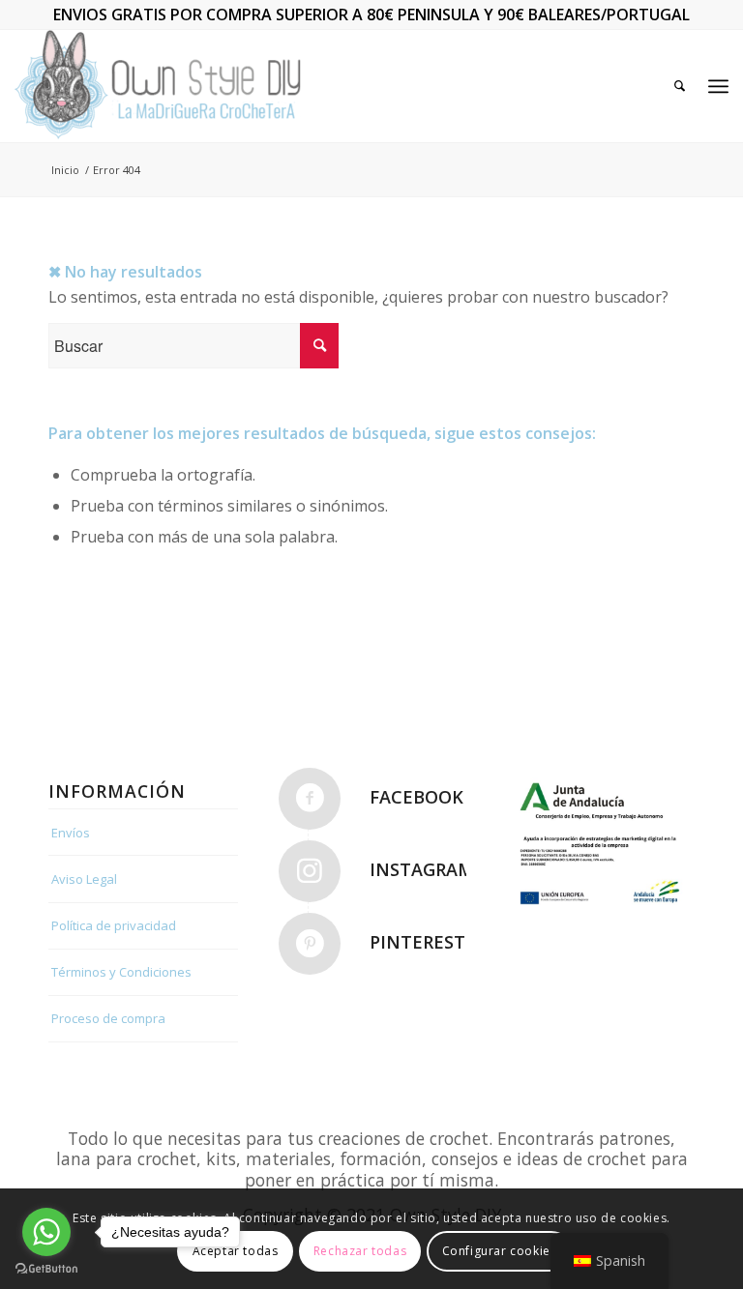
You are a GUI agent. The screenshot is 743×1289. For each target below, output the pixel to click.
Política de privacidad (113, 925)
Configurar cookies (499, 1251)
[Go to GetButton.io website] (46, 1269)
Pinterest (417, 941)
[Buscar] (680, 86)
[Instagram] (310, 871)
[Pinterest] (310, 944)
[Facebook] (310, 799)
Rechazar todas (359, 1251)
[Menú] (718, 86)
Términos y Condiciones (121, 972)
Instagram (422, 869)
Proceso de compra (108, 1018)
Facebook (416, 796)
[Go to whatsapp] (46, 1232)
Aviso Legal (84, 879)
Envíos (70, 832)
